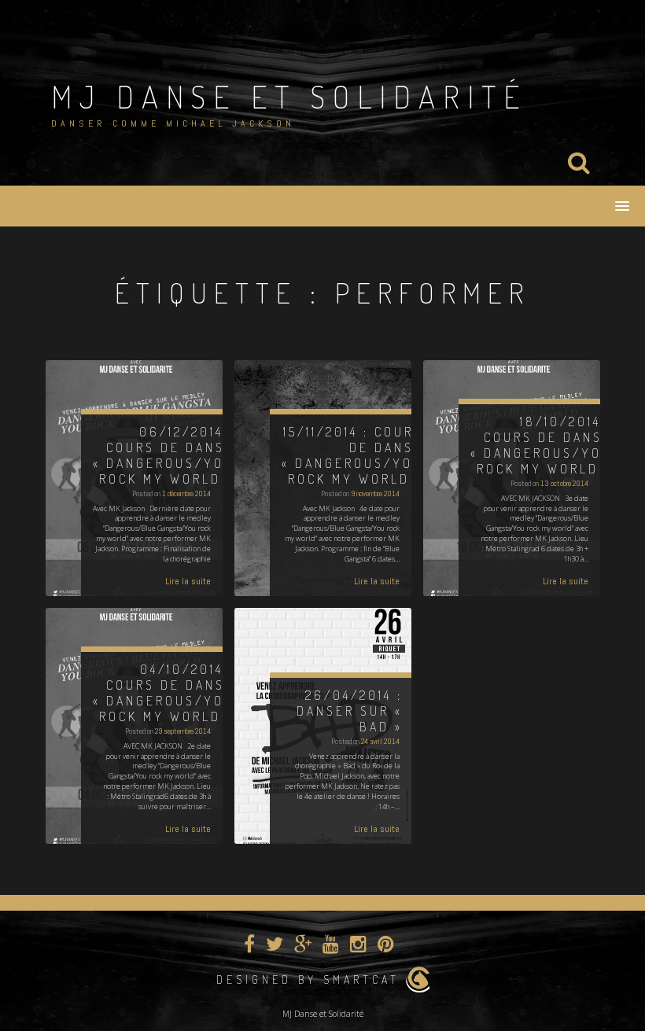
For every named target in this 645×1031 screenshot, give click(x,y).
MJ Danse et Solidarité (289, 96)
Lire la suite (188, 581)
